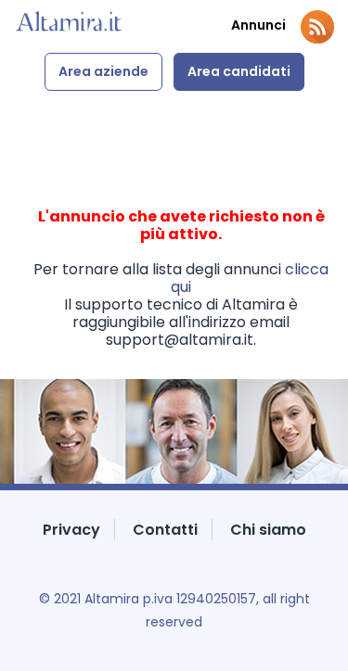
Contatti (165, 529)
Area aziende (103, 71)
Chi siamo (268, 529)
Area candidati (238, 71)
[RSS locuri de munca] (317, 27)
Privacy (71, 529)
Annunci (258, 25)
